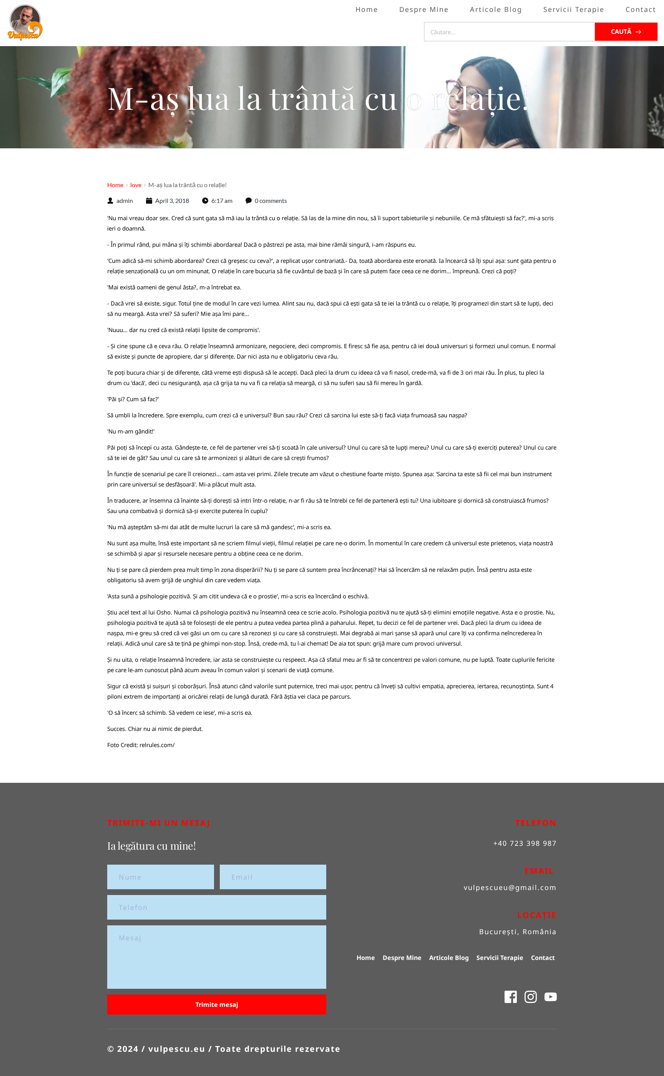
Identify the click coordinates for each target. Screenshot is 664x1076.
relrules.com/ (157, 745)
